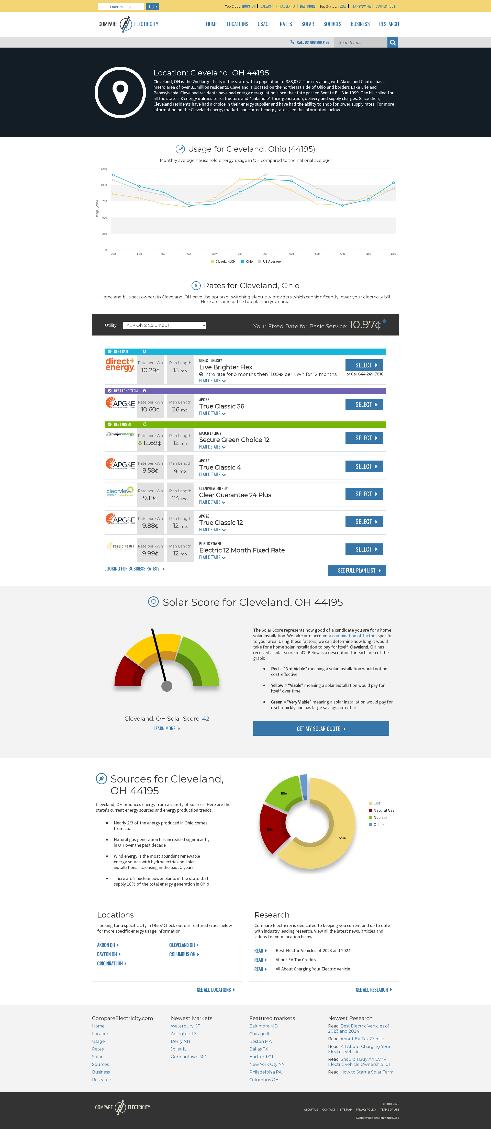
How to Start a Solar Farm (367, 1072)
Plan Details (209, 380)
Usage (264, 24)
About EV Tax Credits (362, 1038)
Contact (329, 1109)
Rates (286, 24)
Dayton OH (107, 954)
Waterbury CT (185, 1026)
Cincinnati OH (110, 963)
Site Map (346, 1109)
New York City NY (266, 1064)
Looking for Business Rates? (132, 568)
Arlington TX (184, 1033)
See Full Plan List (357, 570)
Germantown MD (189, 1056)
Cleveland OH (182, 945)
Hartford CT (261, 1056)
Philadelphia (285, 6)
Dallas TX (258, 1049)
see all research (372, 989)
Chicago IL (259, 1033)
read (258, 950)
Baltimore (307, 6)
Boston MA (260, 1041)
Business (360, 24)
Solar (308, 24)
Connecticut (385, 6)
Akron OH (106, 945)
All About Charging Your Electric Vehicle (359, 1049)
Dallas (265, 6)
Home (211, 24)
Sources (332, 24)
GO (151, 7)
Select (363, 364)
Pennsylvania (361, 6)
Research (389, 24)
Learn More (164, 728)
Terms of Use (389, 1109)
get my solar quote (318, 728)
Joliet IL (178, 1049)
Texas (342, 6)
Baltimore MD (263, 1026)
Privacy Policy (366, 1109)
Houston (248, 6)
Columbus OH (182, 954)
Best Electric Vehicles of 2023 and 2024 (358, 1029)
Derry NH (180, 1041)
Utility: (111, 325)
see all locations (214, 989)
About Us (311, 1109)
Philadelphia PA (265, 1072)
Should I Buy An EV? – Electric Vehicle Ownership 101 (359, 1062)
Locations (237, 24)
